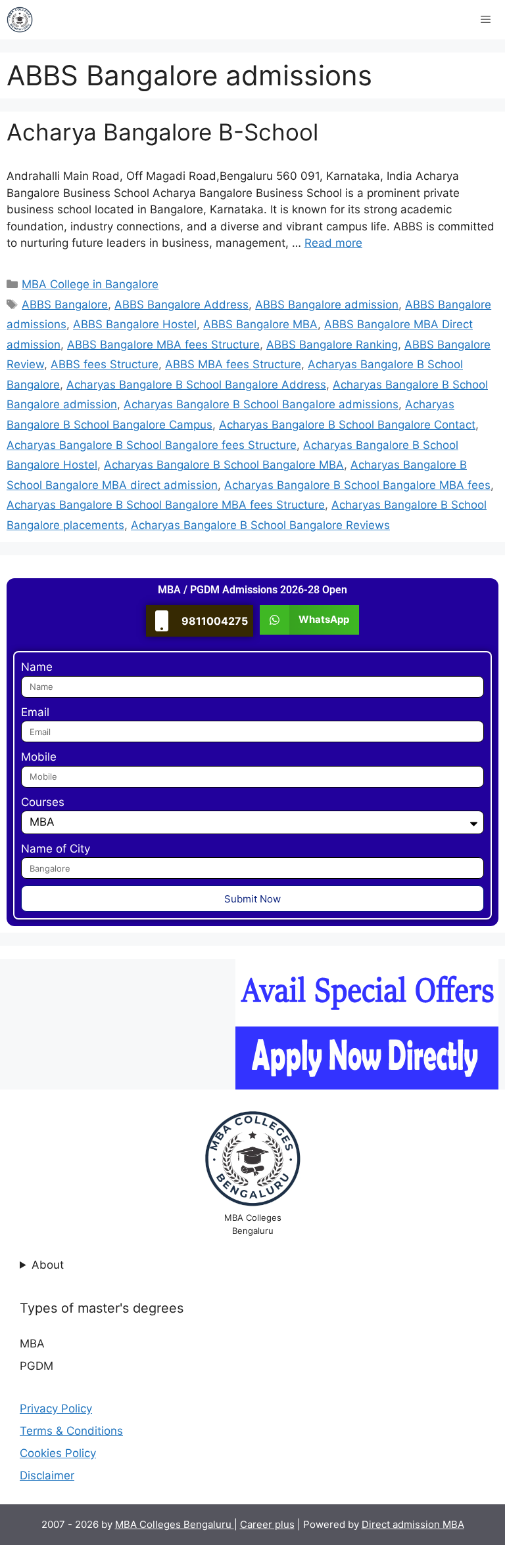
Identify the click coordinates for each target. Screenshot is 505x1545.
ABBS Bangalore (65, 304)
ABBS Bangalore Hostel (135, 324)
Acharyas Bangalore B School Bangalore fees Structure (152, 445)
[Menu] (485, 19)
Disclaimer (47, 1475)
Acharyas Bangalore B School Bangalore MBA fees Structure (166, 504)
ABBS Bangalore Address (181, 304)
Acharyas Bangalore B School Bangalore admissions (261, 404)
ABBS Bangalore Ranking (332, 344)
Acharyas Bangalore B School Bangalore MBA (224, 464)
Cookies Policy (58, 1453)
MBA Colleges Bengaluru (174, 1524)
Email (35, 712)
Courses (42, 802)
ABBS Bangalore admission (326, 304)
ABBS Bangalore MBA (260, 324)
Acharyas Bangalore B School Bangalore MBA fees (357, 485)
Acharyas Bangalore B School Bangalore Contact (347, 424)
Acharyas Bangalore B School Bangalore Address (196, 384)
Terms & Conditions (71, 1430)
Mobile (39, 756)
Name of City (55, 848)
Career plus (267, 1524)
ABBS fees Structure (104, 364)
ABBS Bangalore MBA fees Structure (163, 344)
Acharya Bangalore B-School (162, 132)
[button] (309, 620)
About (48, 1264)
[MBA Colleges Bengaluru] (20, 19)
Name (37, 666)
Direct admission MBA (413, 1524)
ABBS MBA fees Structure (233, 364)
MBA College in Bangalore (90, 284)
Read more (333, 242)
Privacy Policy (56, 1408)
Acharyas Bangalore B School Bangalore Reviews (260, 525)
